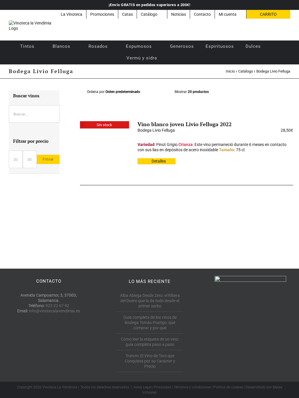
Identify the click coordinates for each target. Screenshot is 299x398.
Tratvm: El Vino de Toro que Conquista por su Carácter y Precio (150, 361)
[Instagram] (61, 337)
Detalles (159, 161)
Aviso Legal (142, 387)
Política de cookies (228, 387)
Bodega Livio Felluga (156, 130)
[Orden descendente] (163, 92)
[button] (171, 58)
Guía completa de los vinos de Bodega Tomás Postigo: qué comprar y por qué (150, 322)
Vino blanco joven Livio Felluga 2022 (185, 124)
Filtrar (48, 159)
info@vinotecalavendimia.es (54, 311)
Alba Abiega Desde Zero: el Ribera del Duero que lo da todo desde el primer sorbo (150, 300)
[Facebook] (35, 337)
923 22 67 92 (57, 305)
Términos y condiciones (192, 387)
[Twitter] (48, 337)
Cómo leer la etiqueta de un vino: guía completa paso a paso (150, 342)
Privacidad (162, 387)
